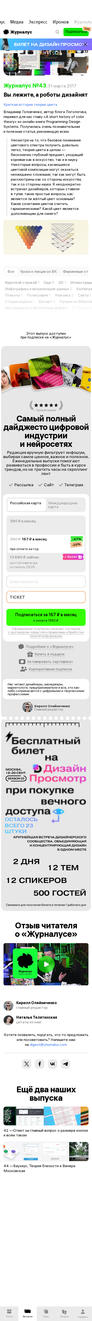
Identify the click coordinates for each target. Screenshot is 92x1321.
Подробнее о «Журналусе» (50, 646)
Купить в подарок (50, 654)
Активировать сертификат (50, 661)
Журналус (21, 32)
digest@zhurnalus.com (48, 1044)
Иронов (61, 22)
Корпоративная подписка (50, 669)
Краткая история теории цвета (30, 104)
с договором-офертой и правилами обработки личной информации (46, 634)
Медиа (16, 22)
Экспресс (38, 22)
